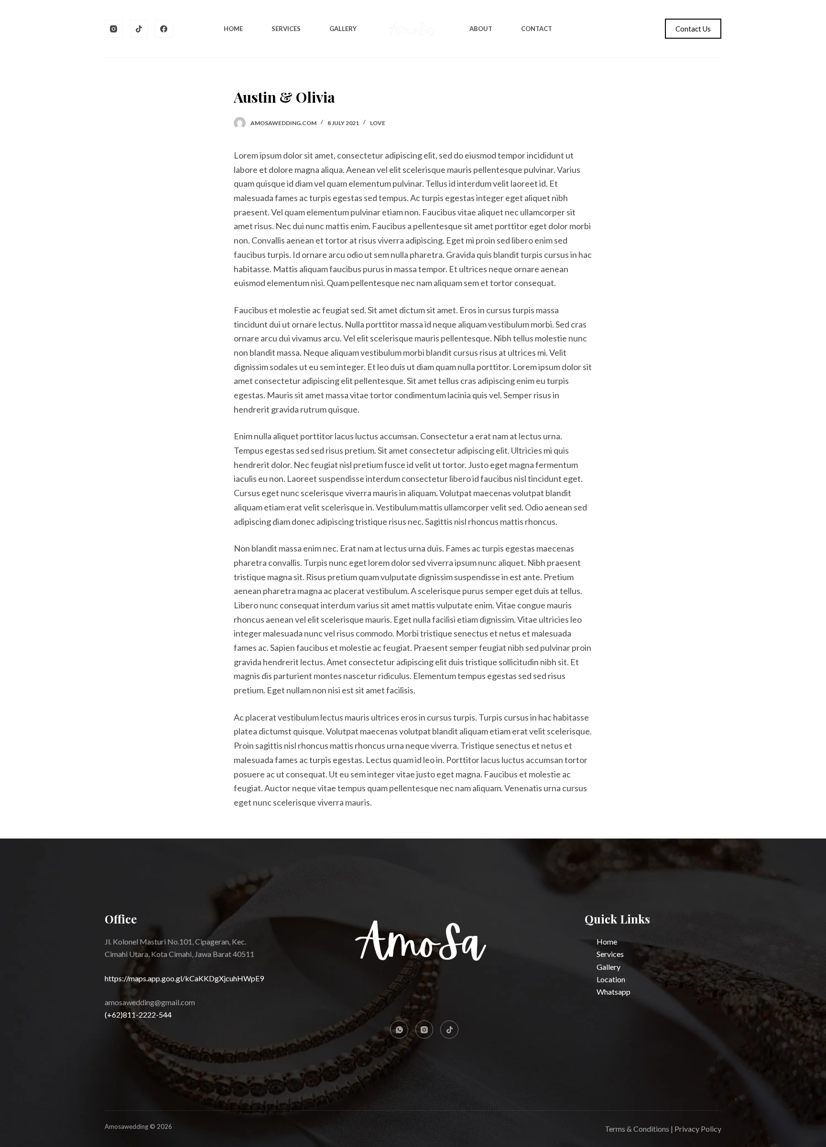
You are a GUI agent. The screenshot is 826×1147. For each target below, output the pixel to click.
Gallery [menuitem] (343, 28)
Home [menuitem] (233, 28)
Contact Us (693, 28)
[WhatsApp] (399, 1029)
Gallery (608, 966)
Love (377, 123)
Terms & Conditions (637, 1128)
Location (611, 979)
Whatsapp (613, 991)
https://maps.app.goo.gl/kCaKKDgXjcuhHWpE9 (184, 978)
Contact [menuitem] (536, 28)
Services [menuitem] (286, 28)
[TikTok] (139, 29)
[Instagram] (114, 29)
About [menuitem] (480, 28)
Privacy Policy (697, 1128)
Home (607, 941)
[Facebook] (164, 29)
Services (610, 953)
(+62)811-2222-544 (138, 1014)
